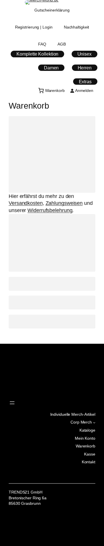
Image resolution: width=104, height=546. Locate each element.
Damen (51, 67)
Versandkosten (26, 203)
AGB (61, 44)
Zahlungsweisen (64, 203)
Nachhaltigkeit (76, 27)
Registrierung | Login (34, 27)
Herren (85, 67)
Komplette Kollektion (37, 53)
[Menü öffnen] (12, 402)
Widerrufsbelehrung (49, 210)
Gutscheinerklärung (52, 10)
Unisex (84, 53)
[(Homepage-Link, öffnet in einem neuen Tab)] (42, 2)
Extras (85, 81)
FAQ (42, 44)
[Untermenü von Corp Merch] (94, 422)
